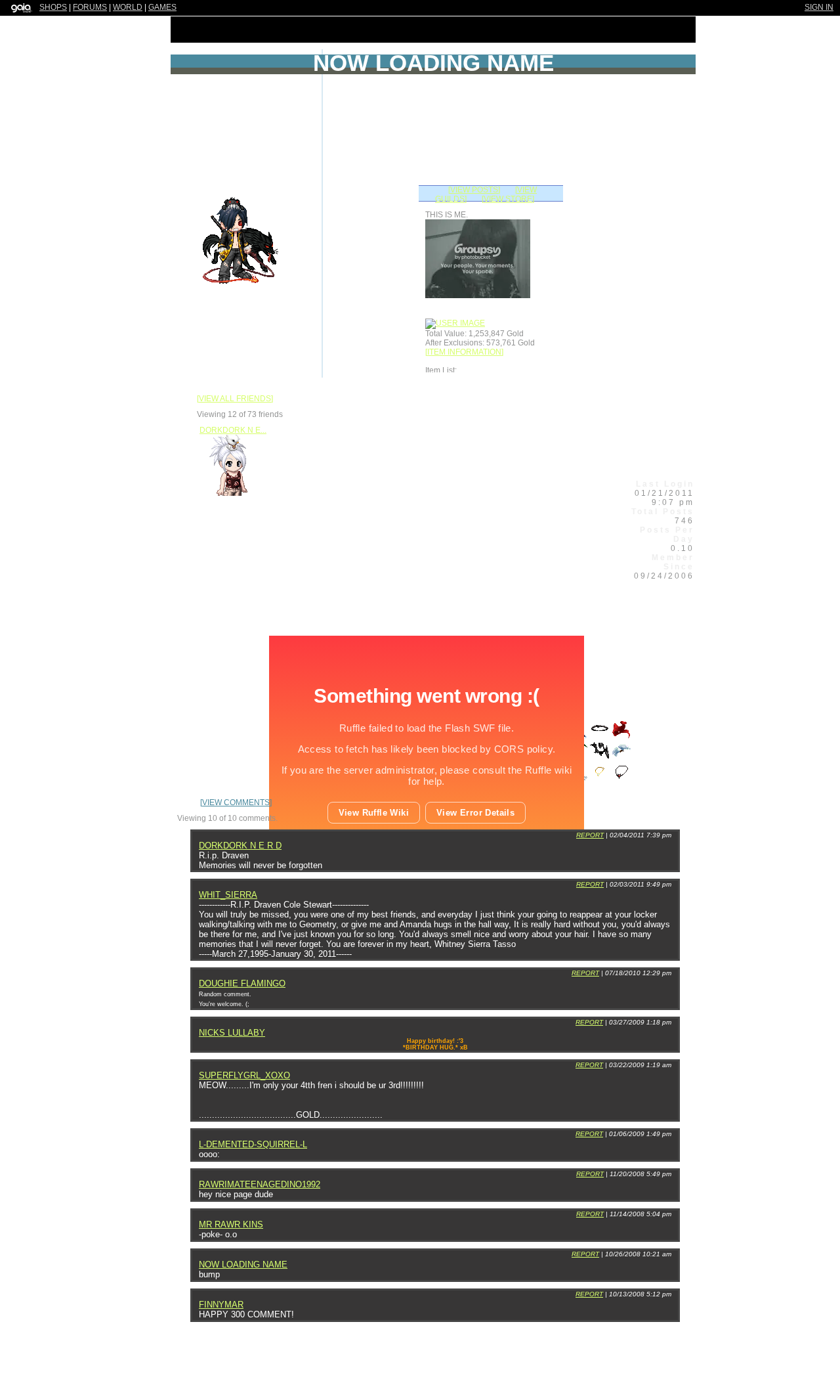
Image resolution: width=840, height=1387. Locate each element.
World (127, 7)
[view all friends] (235, 398)
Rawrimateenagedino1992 (259, 1184)
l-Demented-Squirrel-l (253, 1144)
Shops (53, 7)
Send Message (450, 446)
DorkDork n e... (233, 430)
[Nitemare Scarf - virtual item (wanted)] (601, 757)
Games (162, 7)
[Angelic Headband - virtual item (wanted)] (621, 757)
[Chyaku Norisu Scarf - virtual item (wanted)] (621, 736)
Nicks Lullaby (232, 1033)
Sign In (819, 7)
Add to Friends (380, 287)
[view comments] (236, 802)
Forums (90, 7)
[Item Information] (464, 352)
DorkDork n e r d (240, 845)
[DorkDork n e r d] (232, 495)
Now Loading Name (243, 1264)
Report (590, 835)
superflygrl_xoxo (244, 1075)
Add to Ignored (569, 408)
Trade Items (518, 538)
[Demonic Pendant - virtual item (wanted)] (621, 779)
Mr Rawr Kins (231, 1224)
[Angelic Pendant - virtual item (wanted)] (601, 779)
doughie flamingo (242, 983)
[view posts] (474, 189)
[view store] (508, 199)
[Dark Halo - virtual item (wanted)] (601, 736)
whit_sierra (228, 895)
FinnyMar (221, 1305)
